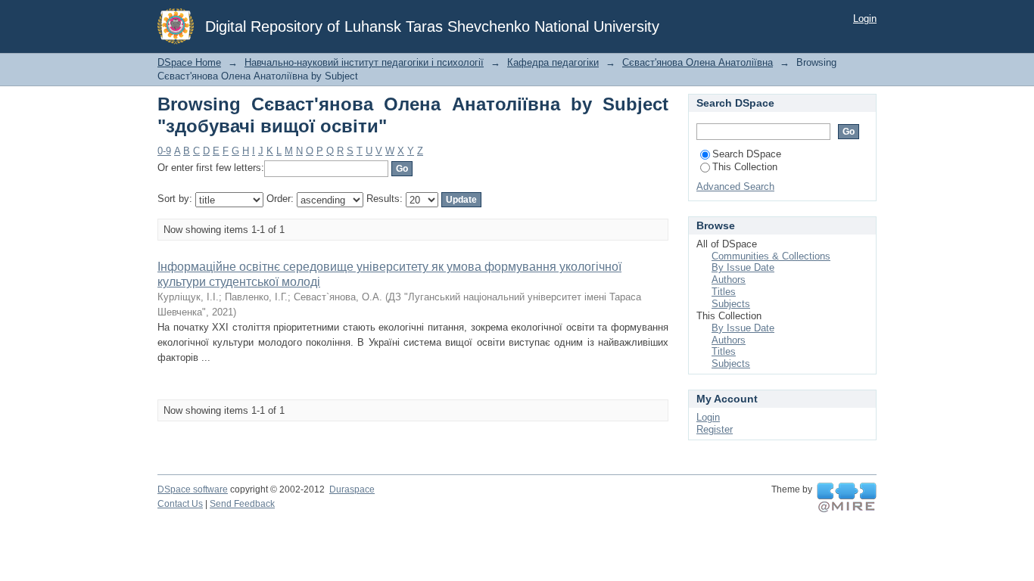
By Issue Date (743, 267)
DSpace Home (189, 62)
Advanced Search (735, 186)
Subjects (731, 303)
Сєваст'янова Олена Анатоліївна (697, 62)
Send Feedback (242, 504)
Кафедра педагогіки (553, 62)
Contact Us (180, 504)
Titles (724, 291)
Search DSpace (746, 154)
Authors (729, 279)
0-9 (164, 151)
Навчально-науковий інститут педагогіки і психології (364, 62)
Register (714, 429)
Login (865, 18)
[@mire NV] (847, 497)
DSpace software (192, 489)
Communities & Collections (771, 256)
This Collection (744, 166)
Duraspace (352, 489)
